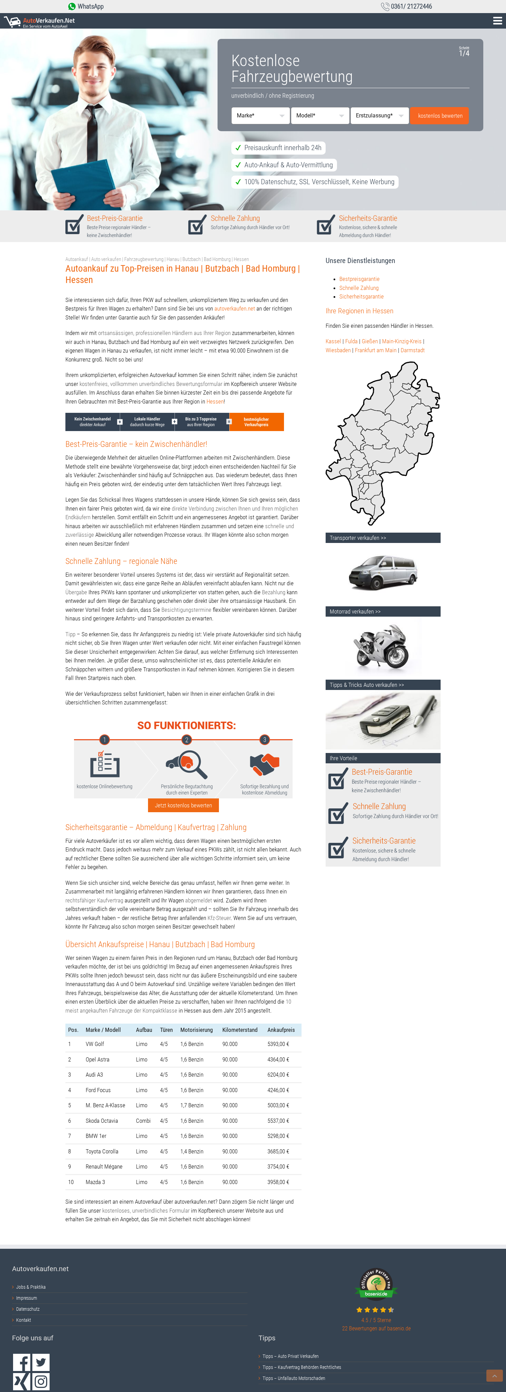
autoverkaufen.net (234, 308)
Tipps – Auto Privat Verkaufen (291, 1356)
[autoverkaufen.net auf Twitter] (41, 1362)
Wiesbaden (338, 350)
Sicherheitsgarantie (361, 296)
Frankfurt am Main (376, 350)
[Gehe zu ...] (253, 21)
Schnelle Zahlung (359, 287)
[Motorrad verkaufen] (383, 620)
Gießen (370, 341)
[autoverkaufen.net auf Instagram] (41, 1381)
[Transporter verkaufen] (383, 547)
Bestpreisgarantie (359, 278)
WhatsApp (91, 6)
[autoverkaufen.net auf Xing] (21, 1381)
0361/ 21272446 (411, 6)
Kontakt (23, 1320)
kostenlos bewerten (440, 115)
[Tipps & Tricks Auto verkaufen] (383, 694)
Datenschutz (28, 1309)
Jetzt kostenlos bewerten (183, 805)
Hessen (215, 401)
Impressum (26, 1298)
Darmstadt (413, 350)
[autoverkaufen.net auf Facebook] (21, 1362)
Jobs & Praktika (31, 1287)
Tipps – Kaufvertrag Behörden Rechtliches (302, 1367)
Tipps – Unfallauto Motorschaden (294, 1378)
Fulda (351, 341)
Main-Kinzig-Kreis (402, 341)
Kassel (333, 341)
